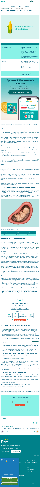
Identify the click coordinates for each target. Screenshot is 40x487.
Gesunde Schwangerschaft (32, 428)
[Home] (3, 1)
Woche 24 (20, 6)
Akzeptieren (9, 478)
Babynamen (4, 428)
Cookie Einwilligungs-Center (8, 474)
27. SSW (15, 355)
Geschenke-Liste (35, 341)
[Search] (36, 1)
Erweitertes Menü (20, 475)
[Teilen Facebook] (33, 423)
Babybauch (36, 243)
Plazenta (2, 267)
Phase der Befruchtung (15, 138)
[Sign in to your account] (34, 1)
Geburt (38, 159)
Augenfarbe (33, 132)
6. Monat (6, 147)
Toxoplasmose (14, 358)
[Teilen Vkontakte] (38, 423)
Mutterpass (6, 196)
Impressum (16, 469)
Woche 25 (26, 6)
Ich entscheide (10, 484)
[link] (20, 99)
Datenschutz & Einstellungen (32, 460)
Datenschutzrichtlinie (4, 472)
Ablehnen (10, 481)
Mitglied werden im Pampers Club (20, 462)
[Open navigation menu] (38, 1)
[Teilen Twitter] (36, 423)
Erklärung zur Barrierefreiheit (32, 462)
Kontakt (15, 460)
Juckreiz (12, 256)
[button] (14, 308)
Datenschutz (16, 471)
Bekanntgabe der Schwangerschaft (15, 428)
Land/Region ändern (30, 469)
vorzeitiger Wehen (9, 329)
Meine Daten (29, 471)
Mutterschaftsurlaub (35, 247)
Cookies (28, 464)
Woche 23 (13, 6)
